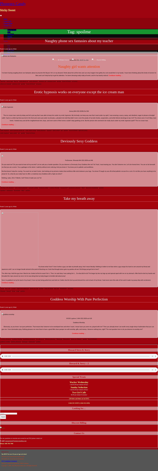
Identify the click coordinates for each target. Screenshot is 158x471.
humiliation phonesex (74, 188)
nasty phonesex (33, 81)
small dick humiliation (92, 188)
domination (9, 190)
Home (5, 19)
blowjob (8, 291)
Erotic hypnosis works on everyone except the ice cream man (79, 92)
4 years (6, 307)
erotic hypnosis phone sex (17, 130)
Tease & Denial (66, 81)
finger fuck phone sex (23, 288)
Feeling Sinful (8, 23)
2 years (6, 49)
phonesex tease (51, 81)
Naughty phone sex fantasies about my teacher (79, 41)
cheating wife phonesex (7, 188)
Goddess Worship (54, 188)
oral (62, 130)
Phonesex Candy (13, 3)
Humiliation (17, 190)
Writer (15, 49)
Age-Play (3, 81)
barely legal (9, 81)
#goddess (3, 190)
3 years (6, 206)
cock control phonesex (21, 188)
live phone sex (40, 339)
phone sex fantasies (6, 84)
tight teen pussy (82, 130)
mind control (56, 130)
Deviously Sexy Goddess (79, 141)
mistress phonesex (16, 341)
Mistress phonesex (50, 339)
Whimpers (10, 34)
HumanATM (64, 188)
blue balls (8, 288)
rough (18, 291)
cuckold (13, 288)
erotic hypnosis (4, 130)
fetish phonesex (41, 130)
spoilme (59, 81)
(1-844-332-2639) (84, 403)
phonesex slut (43, 81)
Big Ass (16, 81)
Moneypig (59, 339)
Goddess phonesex (5, 339)
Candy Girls (7, 21)
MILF (83, 188)
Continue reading (116, 75)
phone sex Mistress (76, 339)
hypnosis (49, 130)
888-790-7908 (9, 443)
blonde (2, 288)
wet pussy (74, 81)
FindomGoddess (44, 188)
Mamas (9, 36)
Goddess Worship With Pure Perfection (79, 299)
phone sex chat (34, 288)
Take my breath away (79, 198)
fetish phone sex (23, 81)
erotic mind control (30, 130)
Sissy (8, 32)
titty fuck (56, 288)
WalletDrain (63, 288)
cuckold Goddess (33, 188)
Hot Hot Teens (11, 30)
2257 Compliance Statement (9, 461)
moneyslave (31, 341)
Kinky (13, 291)
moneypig (25, 341)
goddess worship (5, 341)
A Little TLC (8, 25)
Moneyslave (66, 339)
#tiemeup (3, 291)
